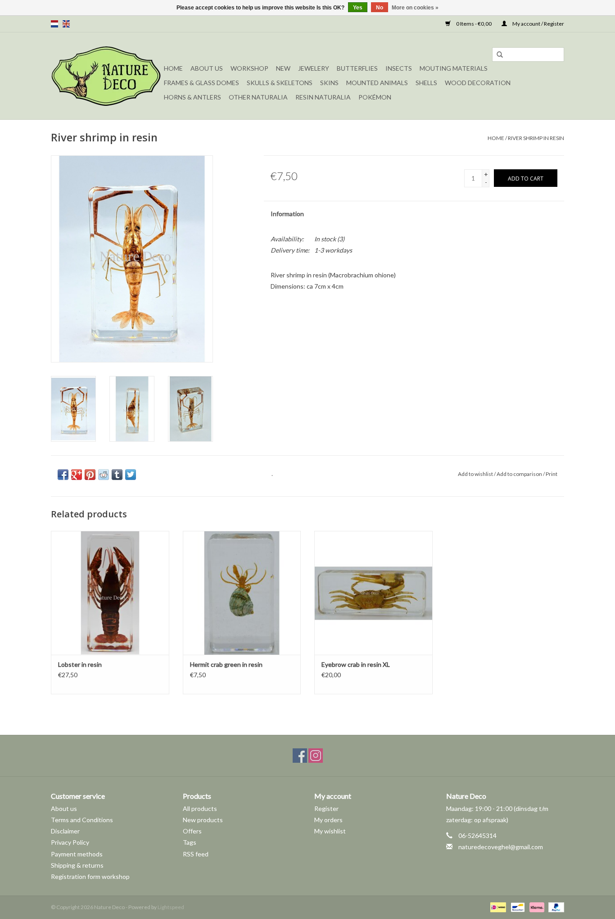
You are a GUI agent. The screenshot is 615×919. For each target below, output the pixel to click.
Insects (398, 68)
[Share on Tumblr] (117, 474)
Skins (329, 82)
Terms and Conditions (82, 820)
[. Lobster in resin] (110, 593)
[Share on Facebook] (63, 474)
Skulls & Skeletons (279, 82)
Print (551, 474)
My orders (328, 820)
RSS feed (195, 854)
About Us (206, 68)
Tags (189, 842)
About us (64, 808)
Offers (192, 831)
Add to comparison (520, 474)
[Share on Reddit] (103, 474)
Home (173, 68)
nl (54, 23)
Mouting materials (454, 68)
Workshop (249, 68)
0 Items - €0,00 (474, 23)
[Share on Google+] (76, 474)
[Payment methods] (496, 906)
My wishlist (330, 831)
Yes (357, 8)
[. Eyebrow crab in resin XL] (373, 593)
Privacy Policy (70, 842)
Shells (426, 82)
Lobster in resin (80, 664)
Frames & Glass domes (201, 82)
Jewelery (313, 68)
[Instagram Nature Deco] (315, 755)
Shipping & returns (77, 865)
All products (200, 808)
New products (203, 820)
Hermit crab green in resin (226, 664)
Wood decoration (478, 82)
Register (326, 808)
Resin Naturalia (323, 97)
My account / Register (537, 23)
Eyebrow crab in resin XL (355, 664)
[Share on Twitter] (130, 474)
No (379, 8)
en (66, 23)
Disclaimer (65, 831)
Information (287, 213)
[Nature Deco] (106, 76)
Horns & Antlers (192, 97)
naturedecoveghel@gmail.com (500, 847)
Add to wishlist (475, 474)
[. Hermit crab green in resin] (242, 593)
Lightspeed (171, 907)
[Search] (499, 55)
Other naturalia (258, 97)
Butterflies (357, 68)
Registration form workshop (90, 876)
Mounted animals (377, 82)
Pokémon (374, 97)
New (283, 68)
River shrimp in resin (536, 138)
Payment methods (77, 854)
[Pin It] (90, 474)
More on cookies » (415, 8)
